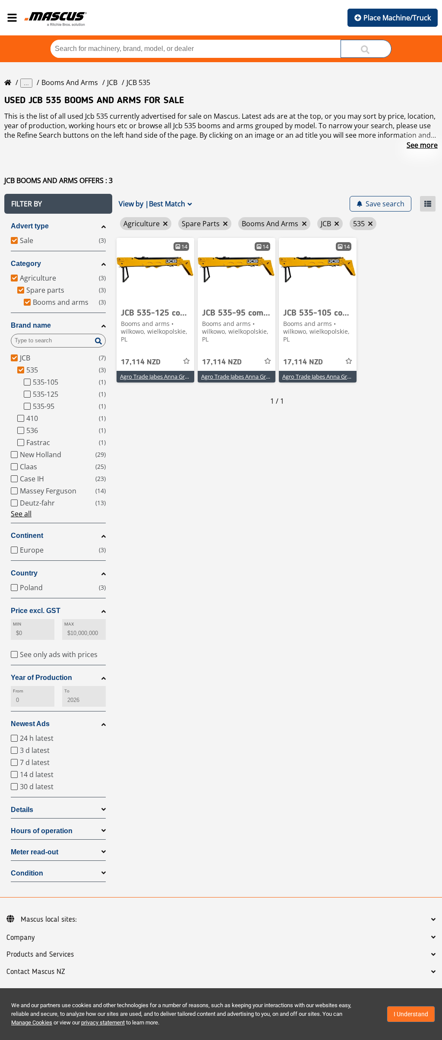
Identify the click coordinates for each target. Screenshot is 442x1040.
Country (24, 573)
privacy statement (103, 1022)
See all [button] (21, 513)
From (18, 691)
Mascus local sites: (49, 919)
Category (26, 263)
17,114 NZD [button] (141, 362)
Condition (27, 873)
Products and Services (40, 954)
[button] (58, 204)
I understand (411, 1014)
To (66, 691)
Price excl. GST (35, 610)
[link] (155, 270)
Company (20, 938)
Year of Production (41, 677)
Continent (27, 535)
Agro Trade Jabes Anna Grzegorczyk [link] (165, 376)
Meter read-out (34, 852)
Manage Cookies (31, 1022)
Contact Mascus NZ (35, 972)
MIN (17, 624)
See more (422, 145)
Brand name (31, 325)
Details (22, 809)
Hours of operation (42, 831)
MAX (69, 624)
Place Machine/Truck (397, 17)
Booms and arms (69, 82)
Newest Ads (30, 723)
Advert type (30, 226)
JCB (112, 82)
